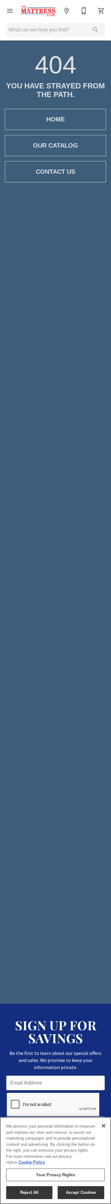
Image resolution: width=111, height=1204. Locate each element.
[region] (55, 1160)
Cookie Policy (31, 1162)
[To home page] (38, 10)
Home (55, 119)
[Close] (103, 1126)
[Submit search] (95, 29)
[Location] (66, 10)
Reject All (29, 1192)
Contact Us (55, 171)
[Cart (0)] (101, 10)
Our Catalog (55, 145)
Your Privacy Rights (55, 1175)
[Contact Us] (83, 10)
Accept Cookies (81, 1192)
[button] (9, 10)
